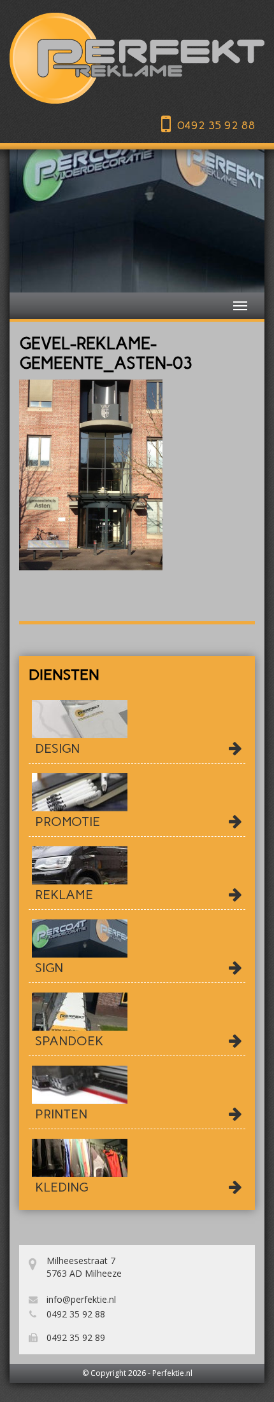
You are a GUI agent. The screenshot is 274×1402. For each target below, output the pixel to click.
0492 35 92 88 (216, 125)
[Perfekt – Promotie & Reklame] (137, 58)
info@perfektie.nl (80, 1299)
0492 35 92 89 (74, 1337)
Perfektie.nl (172, 1373)
